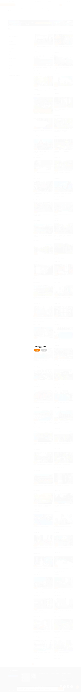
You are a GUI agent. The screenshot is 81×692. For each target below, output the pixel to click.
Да (37, 350)
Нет (44, 350)
